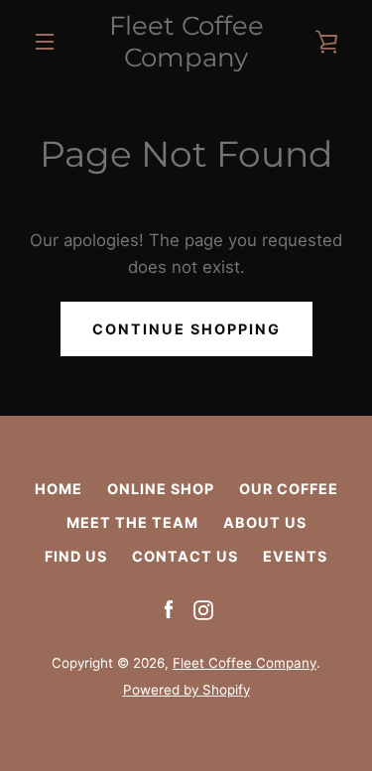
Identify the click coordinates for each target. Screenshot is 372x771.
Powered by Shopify (186, 690)
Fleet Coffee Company (186, 41)
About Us (265, 522)
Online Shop (160, 488)
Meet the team (132, 522)
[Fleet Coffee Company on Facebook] (169, 609)
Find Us (76, 556)
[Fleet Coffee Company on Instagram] (203, 609)
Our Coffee (288, 488)
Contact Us (185, 556)
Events (295, 556)
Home (58, 488)
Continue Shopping (186, 329)
